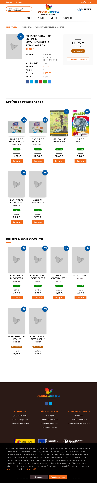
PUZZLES (47, 73)
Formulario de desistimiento (79, 424)
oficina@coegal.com (20, 419)
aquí (8, 469)
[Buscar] (28, 9)
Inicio (8, 27)
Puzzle (15, 27)
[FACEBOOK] (46, 403)
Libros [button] (54, 17)
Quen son (9, 2)
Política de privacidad (49, 424)
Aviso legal (49, 415)
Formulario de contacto (20, 424)
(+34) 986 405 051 (20, 415)
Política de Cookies (49, 428)
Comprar (17, 161)
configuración (30, 469)
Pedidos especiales (79, 419)
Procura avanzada (14, 10)
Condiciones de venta (49, 419)
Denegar (39, 477)
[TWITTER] (50, 403)
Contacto (19, 2)
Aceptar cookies (58, 477)
